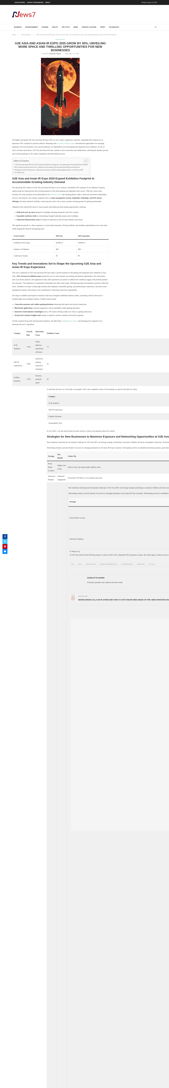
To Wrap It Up (19, 172)
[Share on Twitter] (4, 541)
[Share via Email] (4, 551)
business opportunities (108, 564)
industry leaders (55, 194)
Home (14, 35)
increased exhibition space (66, 143)
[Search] (155, 27)
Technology (114, 27)
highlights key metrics (70, 321)
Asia (80, 564)
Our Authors (20, 2)
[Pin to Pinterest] (4, 546)
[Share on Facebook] (4, 536)
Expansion (141, 564)
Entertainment (31, 27)
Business (18, 27)
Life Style (66, 27)
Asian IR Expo (91, 564)
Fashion (45, 27)
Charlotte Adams (55, 54)
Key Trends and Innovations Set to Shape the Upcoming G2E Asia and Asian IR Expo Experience (47, 167)
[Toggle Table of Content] (85, 161)
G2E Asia (152, 564)
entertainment (127, 564)
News (75, 27)
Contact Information (35, 2)
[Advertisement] (112, 14)
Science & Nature (89, 27)
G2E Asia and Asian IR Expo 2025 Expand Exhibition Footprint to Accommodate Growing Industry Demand (51, 164)
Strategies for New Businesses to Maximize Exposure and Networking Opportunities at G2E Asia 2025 (49, 170)
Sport (102, 27)
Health (55, 27)
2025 (72, 564)
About (47, 2)
